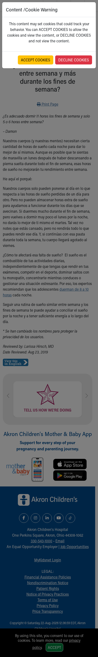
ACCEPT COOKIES (35, 59)
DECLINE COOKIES (73, 59)
